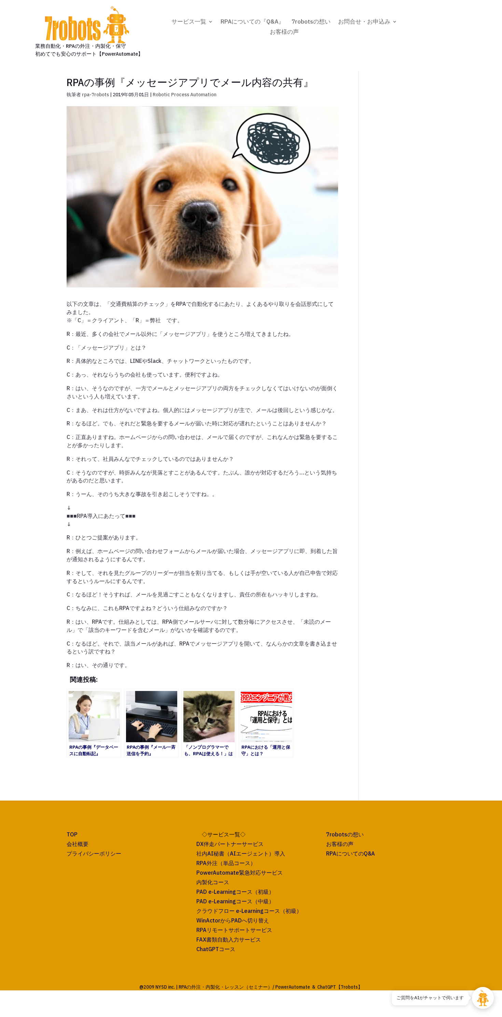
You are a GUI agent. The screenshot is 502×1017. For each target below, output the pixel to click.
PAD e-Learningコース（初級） (235, 891)
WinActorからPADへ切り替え (232, 920)
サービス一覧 (188, 22)
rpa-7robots (95, 94)
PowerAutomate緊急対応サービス (239, 872)
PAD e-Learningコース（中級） (235, 901)
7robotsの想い (311, 22)
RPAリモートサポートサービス (234, 930)
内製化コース (212, 882)
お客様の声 (284, 32)
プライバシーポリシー (94, 853)
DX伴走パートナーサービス (230, 844)
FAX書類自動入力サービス (228, 939)
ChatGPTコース (215, 949)
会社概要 (77, 844)
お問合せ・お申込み (364, 22)
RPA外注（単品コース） (226, 863)
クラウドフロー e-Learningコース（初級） (249, 910)
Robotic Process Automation (185, 94)
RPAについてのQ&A (350, 853)
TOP (72, 834)
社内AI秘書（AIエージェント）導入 (240, 853)
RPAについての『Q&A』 (252, 22)
